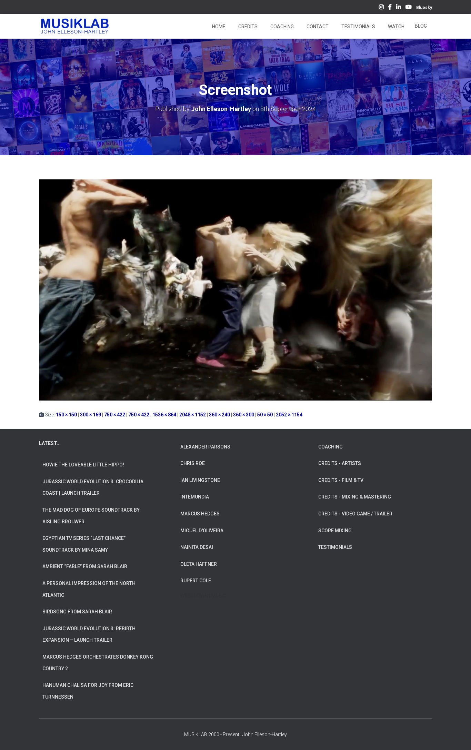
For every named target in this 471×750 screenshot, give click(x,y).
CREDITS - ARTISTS (339, 463)
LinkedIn (398, 8)
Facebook (390, 8)
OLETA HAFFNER (198, 564)
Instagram (381, 8)
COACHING (330, 447)
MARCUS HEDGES (200, 513)
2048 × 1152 (192, 414)
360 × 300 (243, 414)
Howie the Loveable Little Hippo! (83, 464)
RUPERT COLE (195, 580)
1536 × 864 (164, 414)
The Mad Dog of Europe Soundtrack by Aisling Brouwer (91, 515)
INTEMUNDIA (194, 497)
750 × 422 (114, 414)
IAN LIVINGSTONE (200, 480)
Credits (247, 26)
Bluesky (424, 7)
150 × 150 (66, 414)
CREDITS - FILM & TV (340, 480)
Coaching (281, 26)
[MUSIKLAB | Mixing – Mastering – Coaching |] (75, 26)
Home (218, 26)
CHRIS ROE (192, 463)
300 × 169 (90, 414)
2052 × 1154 (289, 414)
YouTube (408, 8)
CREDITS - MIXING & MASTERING (354, 497)
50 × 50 (265, 414)
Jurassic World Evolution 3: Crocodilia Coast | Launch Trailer (92, 487)
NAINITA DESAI (196, 547)
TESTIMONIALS (335, 547)
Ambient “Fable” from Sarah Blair (84, 566)
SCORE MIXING (335, 530)
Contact (317, 26)
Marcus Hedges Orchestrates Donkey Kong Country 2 (97, 662)
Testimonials (357, 26)
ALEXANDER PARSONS (205, 447)
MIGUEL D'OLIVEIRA (201, 530)
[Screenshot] (235, 289)
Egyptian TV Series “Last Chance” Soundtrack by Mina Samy (84, 544)
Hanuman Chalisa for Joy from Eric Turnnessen (87, 691)
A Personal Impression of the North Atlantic (89, 589)
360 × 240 (219, 414)
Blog (421, 26)
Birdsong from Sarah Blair (77, 611)
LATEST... (50, 443)
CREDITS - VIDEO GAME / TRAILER (355, 513)
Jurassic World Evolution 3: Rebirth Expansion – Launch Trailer (89, 634)
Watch (395, 26)
